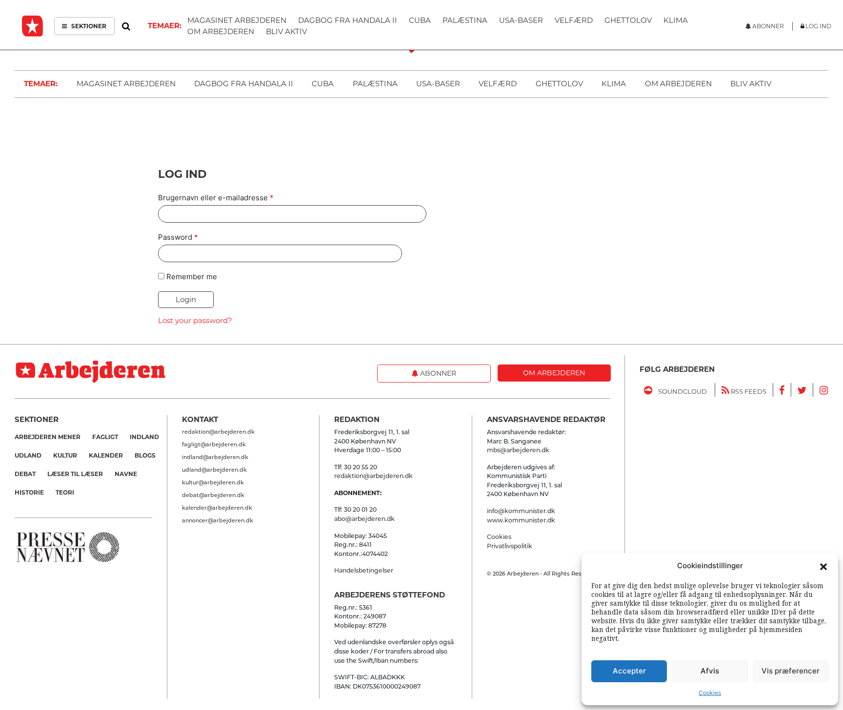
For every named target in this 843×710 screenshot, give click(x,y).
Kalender (106, 455)
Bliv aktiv (750, 83)
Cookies (710, 692)
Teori (65, 492)
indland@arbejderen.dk (215, 457)
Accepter (629, 670)
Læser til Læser (75, 474)
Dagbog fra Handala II (243, 83)
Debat (25, 474)
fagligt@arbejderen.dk (214, 444)
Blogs (145, 455)
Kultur (65, 455)
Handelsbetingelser (363, 570)
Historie (29, 492)
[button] (823, 566)
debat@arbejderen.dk (213, 495)
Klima (614, 83)
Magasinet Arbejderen (126, 83)
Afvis (710, 670)
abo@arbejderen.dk (364, 518)
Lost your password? (195, 320)
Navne (126, 474)
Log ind (818, 26)
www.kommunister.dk (521, 520)
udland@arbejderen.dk (214, 469)
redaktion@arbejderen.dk (218, 431)
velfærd (498, 83)
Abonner (437, 373)
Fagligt (105, 437)
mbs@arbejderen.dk (518, 450)
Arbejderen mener (47, 437)
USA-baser (438, 83)
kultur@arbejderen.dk (213, 482)
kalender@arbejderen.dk (217, 507)
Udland (28, 455)
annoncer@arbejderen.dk (217, 520)
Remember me (191, 276)
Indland (144, 437)
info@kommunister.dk (521, 511)
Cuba (323, 83)
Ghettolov (559, 83)
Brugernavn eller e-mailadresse (216, 197)
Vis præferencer (791, 670)
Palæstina (375, 83)
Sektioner (88, 26)
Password (178, 237)
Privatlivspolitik (509, 546)
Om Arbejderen (678, 83)
